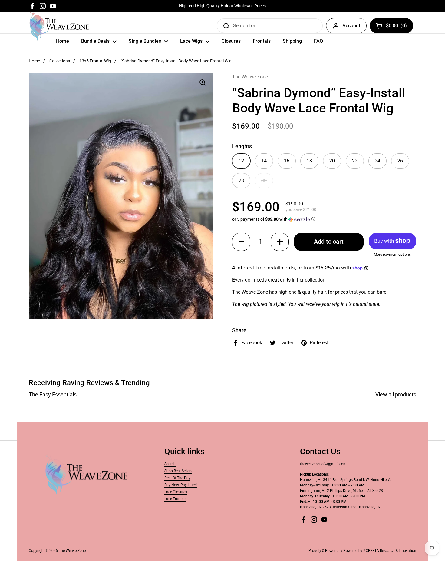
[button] (324, 219)
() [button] (396, 27)
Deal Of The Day (177, 478)
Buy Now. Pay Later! (180, 485)
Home (34, 60)
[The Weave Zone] (59, 26)
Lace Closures (175, 492)
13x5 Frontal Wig (95, 60)
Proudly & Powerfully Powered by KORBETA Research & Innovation (362, 551)
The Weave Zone (72, 551)
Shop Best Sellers (178, 471)
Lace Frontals (175, 499)
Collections (59, 60)
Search (170, 464)
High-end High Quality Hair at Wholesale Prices (222, 6)
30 (264, 180)
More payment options (392, 254)
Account (351, 25)
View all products (395, 394)
